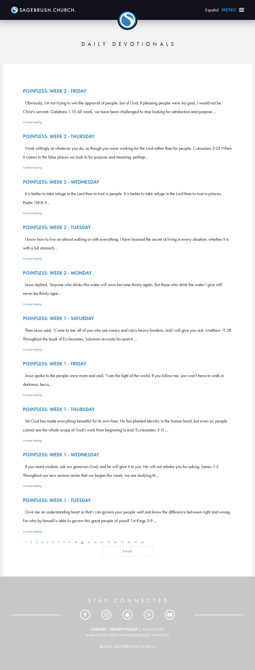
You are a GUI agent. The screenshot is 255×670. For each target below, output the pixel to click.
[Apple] (127, 615)
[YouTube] (170, 615)
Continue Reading (32, 122)
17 (122, 542)
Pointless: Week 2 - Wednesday (61, 182)
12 (88, 542)
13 (95, 542)
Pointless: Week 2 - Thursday (59, 136)
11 (82, 542)
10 (75, 542)
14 (101, 542)
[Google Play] (149, 615)
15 (108, 542)
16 (115, 542)
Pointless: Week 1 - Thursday (59, 409)
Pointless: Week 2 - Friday (54, 91)
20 (142, 542)
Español (212, 9)
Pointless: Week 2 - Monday (57, 273)
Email (127, 551)
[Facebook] (85, 615)
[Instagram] (106, 615)
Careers (98, 629)
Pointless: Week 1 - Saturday (58, 318)
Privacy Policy (124, 629)
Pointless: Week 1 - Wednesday (61, 455)
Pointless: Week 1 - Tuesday (57, 500)
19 (135, 542)
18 (128, 542)
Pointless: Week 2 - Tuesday (57, 227)
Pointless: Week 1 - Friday (54, 364)
